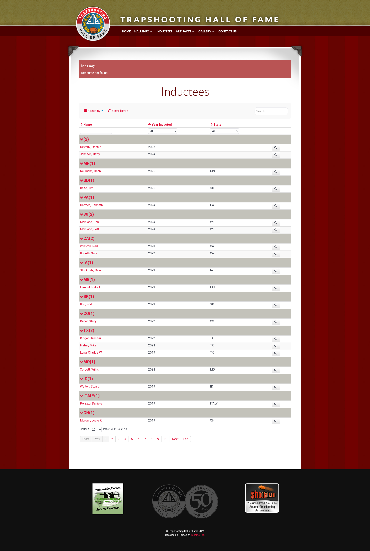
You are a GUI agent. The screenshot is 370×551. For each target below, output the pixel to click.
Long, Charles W (91, 352)
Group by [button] (94, 111)
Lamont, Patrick (90, 287)
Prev (97, 439)
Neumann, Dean (90, 171)
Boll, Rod (86, 304)
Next (175, 439)
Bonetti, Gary (88, 253)
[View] (276, 148)
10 (165, 439)
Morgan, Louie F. (91, 420)
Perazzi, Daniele (91, 403)
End (185, 439)
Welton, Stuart (89, 386)
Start (85, 439)
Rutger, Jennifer (90, 338)
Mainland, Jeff (89, 229)
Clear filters (120, 111)
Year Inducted (162, 124)
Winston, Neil (89, 246)
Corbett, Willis (89, 369)
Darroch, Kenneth (91, 205)
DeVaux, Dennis (90, 147)
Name (87, 124)
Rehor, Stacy (88, 321)
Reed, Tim (86, 188)
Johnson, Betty (90, 154)
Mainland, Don (89, 222)
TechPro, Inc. (198, 534)
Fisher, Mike (88, 345)
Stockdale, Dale (90, 270)
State (217, 124)
